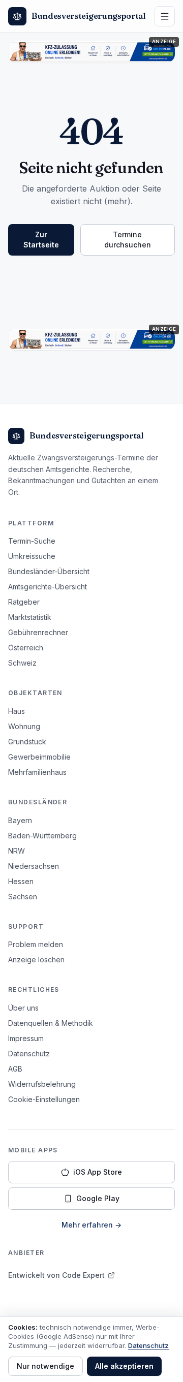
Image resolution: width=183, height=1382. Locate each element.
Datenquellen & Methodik (50, 1023)
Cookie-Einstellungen (44, 1099)
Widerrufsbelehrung (42, 1084)
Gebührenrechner (38, 632)
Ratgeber (24, 602)
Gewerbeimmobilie (39, 756)
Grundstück (27, 741)
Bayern (20, 820)
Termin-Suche (31, 541)
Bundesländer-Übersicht (48, 571)
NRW (16, 850)
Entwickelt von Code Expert (56, 1275)
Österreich (25, 647)
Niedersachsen (33, 866)
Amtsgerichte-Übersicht (47, 586)
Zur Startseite (41, 239)
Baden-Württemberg (42, 835)
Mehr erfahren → (91, 1224)
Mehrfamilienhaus (37, 772)
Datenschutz (29, 1053)
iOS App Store (97, 1172)
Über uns (23, 1007)
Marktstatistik (29, 617)
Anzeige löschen (36, 959)
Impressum (26, 1038)
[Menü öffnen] (165, 16)
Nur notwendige (45, 1366)
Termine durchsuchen (127, 239)
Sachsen (22, 896)
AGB (15, 1068)
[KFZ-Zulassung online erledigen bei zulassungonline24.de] (91, 51)
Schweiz (22, 662)
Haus (16, 711)
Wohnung (24, 726)
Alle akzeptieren (124, 1366)
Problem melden (35, 944)
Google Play (97, 1198)
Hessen (21, 881)
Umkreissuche (31, 556)
